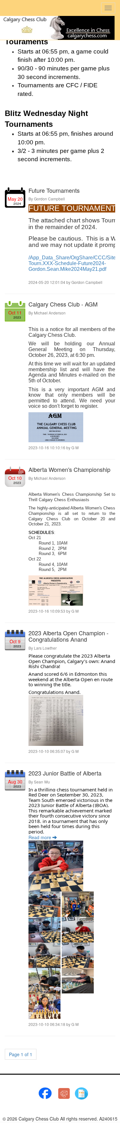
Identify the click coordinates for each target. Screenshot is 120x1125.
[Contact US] (64, 1092)
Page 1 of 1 (20, 1054)
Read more (40, 837)
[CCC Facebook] (45, 1092)
